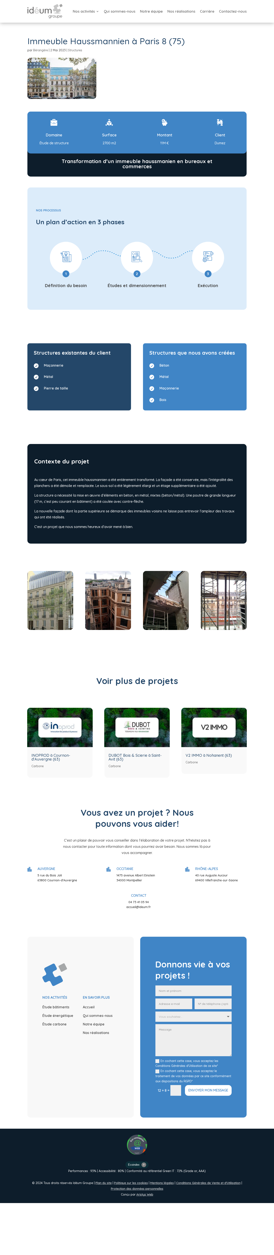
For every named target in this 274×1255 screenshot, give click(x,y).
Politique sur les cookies (131, 1183)
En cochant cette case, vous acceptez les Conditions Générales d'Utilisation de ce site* (186, 1063)
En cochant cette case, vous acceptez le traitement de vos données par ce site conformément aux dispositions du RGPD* (193, 1076)
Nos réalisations (181, 11)
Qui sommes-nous (119, 11)
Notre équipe (151, 11)
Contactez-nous (233, 11)
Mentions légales (162, 1183)
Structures (75, 50)
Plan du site (103, 1183)
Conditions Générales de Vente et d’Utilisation (208, 1183)
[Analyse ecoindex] (137, 1165)
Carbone (37, 766)
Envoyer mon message (208, 1090)
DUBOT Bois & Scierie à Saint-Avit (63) (135, 757)
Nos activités (84, 11)
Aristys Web (144, 1194)
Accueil (89, 1007)
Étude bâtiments (55, 1007)
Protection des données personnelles (137, 1189)
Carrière (207, 11)
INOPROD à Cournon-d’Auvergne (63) (50, 757)
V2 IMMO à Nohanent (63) (209, 755)
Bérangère (40, 50)
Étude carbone (54, 1024)
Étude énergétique (57, 1015)
